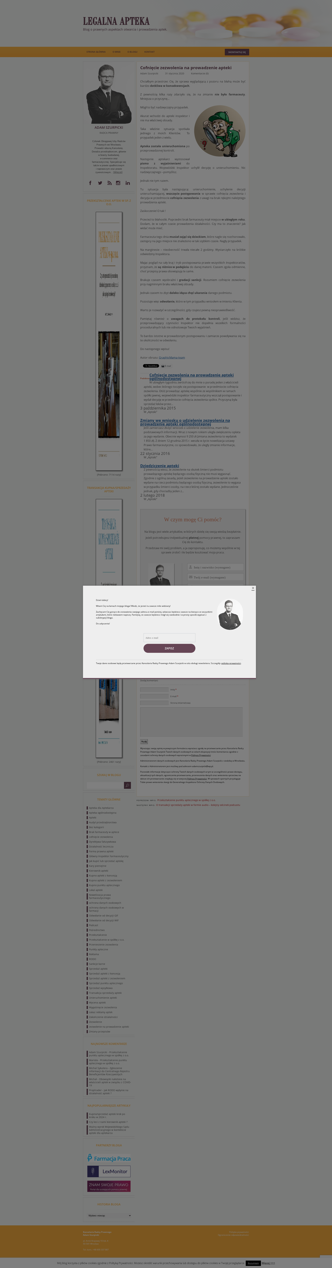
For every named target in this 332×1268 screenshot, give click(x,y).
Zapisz (169, 648)
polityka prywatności (231, 663)
